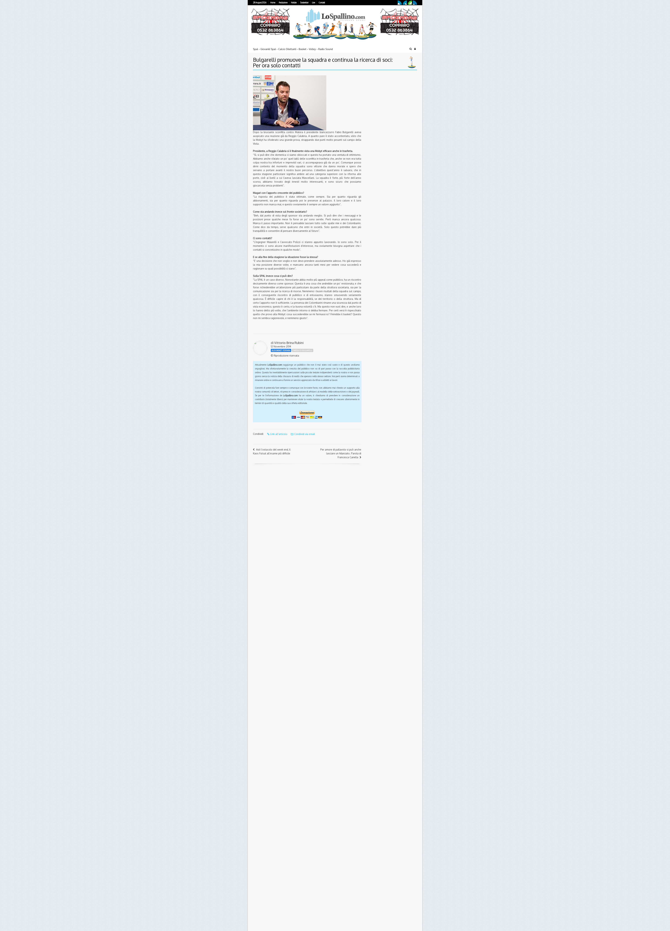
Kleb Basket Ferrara (281, 350)
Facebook (400, 3)
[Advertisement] (386, 97)
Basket (302, 49)
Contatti (322, 2)
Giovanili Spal (268, 49)
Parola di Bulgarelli (302, 350)
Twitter (405, 3)
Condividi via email (304, 434)
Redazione (283, 2)
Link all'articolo (278, 434)
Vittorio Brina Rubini (289, 343)
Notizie (293, 2)
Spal (255, 49)
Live (313, 2)
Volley (312, 49)
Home (272, 2)
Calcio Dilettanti (287, 49)
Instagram (415, 3)
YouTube (410, 3)
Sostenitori (304, 2)
